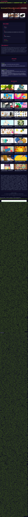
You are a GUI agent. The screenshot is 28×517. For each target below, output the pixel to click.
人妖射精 (10, 214)
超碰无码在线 (19, 283)
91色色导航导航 (25, 427)
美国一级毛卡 (13, 374)
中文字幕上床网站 (9, 370)
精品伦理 (1, 360)
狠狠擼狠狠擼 (22, 312)
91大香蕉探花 (7, 402)
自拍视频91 (16, 226)
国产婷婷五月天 (21, 273)
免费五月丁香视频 (15, 269)
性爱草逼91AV (15, 268)
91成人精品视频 (9, 209)
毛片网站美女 (16, 306)
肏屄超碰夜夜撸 (25, 391)
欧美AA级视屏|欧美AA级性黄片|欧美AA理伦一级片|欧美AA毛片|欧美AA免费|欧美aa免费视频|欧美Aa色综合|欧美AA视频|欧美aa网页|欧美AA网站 (14, 328)
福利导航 (3, 255)
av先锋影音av (20, 404)
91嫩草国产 (19, 303)
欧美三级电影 (12, 297)
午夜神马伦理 (12, 306)
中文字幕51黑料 (7, 364)
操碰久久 (16, 424)
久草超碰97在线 (5, 431)
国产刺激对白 (2, 314)
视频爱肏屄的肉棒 (24, 334)
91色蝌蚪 (10, 406)
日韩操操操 (7, 371)
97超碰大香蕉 (12, 208)
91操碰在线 (25, 206)
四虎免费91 (20, 222)
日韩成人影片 (24, 247)
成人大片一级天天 (13, 290)
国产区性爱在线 (13, 392)
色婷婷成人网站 (4, 378)
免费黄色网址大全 (18, 333)
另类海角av (25, 416)
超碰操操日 (23, 352)
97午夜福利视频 (8, 228)
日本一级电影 (21, 264)
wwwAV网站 (10, 404)
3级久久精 (20, 406)
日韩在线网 (25, 254)
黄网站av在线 (16, 312)
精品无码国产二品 (3, 300)
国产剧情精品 (20, 205)
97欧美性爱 (2, 361)
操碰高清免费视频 (7, 231)
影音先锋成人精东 (22, 389)
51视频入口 (17, 427)
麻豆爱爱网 (4, 364)
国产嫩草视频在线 (3, 311)
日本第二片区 (18, 307)
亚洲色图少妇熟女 (10, 418)
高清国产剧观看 (11, 257)
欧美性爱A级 (13, 338)
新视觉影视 (10, 252)
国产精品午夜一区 (19, 214)
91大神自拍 (3, 205)
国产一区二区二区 (19, 208)
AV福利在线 (18, 417)
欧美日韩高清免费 (23, 283)
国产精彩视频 (3, 221)
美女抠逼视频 (18, 418)
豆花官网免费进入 (4, 354)
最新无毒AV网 (1, 399)
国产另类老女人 (17, 361)
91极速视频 (21, 418)
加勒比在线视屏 (9, 287)
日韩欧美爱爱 (16, 245)
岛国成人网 (11, 335)
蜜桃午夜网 (15, 270)
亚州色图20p (24, 388)
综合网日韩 (21, 417)
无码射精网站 (6, 236)
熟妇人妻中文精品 (7, 340)
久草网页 (24, 264)
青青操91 (16, 311)
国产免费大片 (21, 307)
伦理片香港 (8, 303)
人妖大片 (13, 300)
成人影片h (14, 241)
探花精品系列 (15, 349)
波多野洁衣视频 (5, 226)
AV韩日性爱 (13, 336)
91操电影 (23, 293)
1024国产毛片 (9, 434)
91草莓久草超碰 (5, 220)
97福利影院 (10, 356)
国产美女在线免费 (13, 287)
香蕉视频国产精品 (10, 279)
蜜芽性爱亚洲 (23, 355)
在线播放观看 (5, 270)
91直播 (26, 242)
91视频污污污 (2, 291)
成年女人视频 (18, 206)
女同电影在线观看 (12, 315)
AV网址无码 (7, 389)
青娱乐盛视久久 (26, 362)
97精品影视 (23, 335)
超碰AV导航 (16, 343)
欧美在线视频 (19, 248)
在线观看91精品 (6, 314)
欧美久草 (23, 339)
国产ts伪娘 (2, 375)
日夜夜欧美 (21, 244)
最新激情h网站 (3, 282)
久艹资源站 (5, 416)
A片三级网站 (6, 255)
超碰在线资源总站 (17, 432)
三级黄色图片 (2, 293)
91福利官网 (21, 409)
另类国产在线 (9, 262)
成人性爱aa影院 (9, 220)
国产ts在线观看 (24, 289)
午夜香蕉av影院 (25, 411)
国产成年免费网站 (9, 237)
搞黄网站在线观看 (21, 265)
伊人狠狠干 (1, 370)
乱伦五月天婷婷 (3, 286)
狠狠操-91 (3, 263)
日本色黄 (21, 426)
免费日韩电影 (15, 221)
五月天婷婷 (18, 311)
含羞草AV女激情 (10, 433)
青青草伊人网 (22, 402)
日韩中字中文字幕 (5, 357)
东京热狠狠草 (20, 241)
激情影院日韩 (5, 292)
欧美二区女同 (22, 298)
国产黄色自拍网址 (12, 369)
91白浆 (18, 349)
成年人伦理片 (21, 300)
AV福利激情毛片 (20, 306)
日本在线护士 (1, 247)
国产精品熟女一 (12, 222)
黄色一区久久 (19, 345)
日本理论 (20, 293)
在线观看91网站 (11, 382)
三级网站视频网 (12, 298)
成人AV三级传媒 (19, 348)
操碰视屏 (6, 221)
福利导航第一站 (3, 359)
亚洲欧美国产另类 (22, 313)
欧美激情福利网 (12, 310)
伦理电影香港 (2, 261)
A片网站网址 (10, 294)
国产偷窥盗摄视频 (24, 208)
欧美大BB (16, 235)
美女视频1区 (25, 363)
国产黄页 (21, 334)
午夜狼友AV (22, 383)
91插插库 (9, 208)
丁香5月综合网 (16, 250)
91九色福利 (13, 279)
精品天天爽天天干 (8, 347)
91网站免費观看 (7, 409)
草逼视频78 (8, 249)
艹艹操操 (16, 227)
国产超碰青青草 (23, 338)
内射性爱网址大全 (17, 290)
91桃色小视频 (25, 312)
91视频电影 (10, 217)
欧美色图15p (17, 363)
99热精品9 (8, 430)
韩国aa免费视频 (23, 350)
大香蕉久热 (23, 399)
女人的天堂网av (2, 397)
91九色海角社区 (16, 370)
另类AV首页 (2, 388)
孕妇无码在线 (26, 304)
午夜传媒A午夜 (5, 370)
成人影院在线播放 (2, 217)
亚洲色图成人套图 (16, 342)
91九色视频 (22, 217)
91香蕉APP (9, 202)
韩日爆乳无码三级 (8, 227)
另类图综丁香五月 (3, 398)
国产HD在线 (7, 338)
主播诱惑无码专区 (9, 313)
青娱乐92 (23, 370)
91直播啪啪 (19, 378)
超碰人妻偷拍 (8, 376)
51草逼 (5, 361)
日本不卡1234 (16, 425)
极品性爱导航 (16, 233)
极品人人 (13, 332)
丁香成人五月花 (11, 240)
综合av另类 (9, 346)
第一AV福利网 (10, 405)
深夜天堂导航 (18, 340)
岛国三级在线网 (13, 361)
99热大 (11, 377)
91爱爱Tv (1, 434)
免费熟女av (24, 418)
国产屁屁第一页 (8, 268)
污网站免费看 (8, 226)
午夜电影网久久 (24, 220)
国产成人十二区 (7, 348)
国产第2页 (22, 416)
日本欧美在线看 (12, 291)
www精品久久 (2, 420)
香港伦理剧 (19, 238)
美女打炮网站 (14, 385)
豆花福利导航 (15, 335)
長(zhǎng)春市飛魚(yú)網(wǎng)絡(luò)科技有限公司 (4, 1)
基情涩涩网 (10, 250)
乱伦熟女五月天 (16, 209)
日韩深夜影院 (20, 431)
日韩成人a (13, 311)
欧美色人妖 (13, 432)
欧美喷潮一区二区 (11, 307)
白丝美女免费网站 (24, 207)
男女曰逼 (26, 410)
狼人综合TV (7, 333)
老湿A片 (21, 430)
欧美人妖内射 (21, 403)
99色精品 (13, 370)
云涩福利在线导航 (17, 242)
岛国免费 (23, 261)
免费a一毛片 (7, 248)
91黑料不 (20, 299)
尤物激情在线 (2, 418)
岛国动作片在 (5, 265)
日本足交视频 (19, 362)
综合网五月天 (20, 234)
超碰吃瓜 (20, 251)
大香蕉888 (23, 425)
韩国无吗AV (5, 425)
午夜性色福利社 (7, 404)
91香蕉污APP (17, 287)
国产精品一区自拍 (11, 277)
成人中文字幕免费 (9, 289)
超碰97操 (1, 357)
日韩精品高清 (7, 264)
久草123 (8, 292)
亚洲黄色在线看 (22, 340)
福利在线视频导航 (7, 307)
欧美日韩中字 (18, 367)
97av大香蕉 (11, 385)
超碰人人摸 (24, 376)
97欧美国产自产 (16, 378)
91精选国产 (8, 259)
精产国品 (7, 279)
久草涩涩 (23, 251)
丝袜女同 (24, 266)
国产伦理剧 (25, 279)
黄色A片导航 (26, 389)
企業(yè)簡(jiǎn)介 (4, 45)
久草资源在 (18, 270)
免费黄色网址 (15, 297)
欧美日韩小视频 (12, 299)
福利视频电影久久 (5, 276)
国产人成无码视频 (16, 213)
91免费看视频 (5, 293)
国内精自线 (11, 206)
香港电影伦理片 (10, 247)
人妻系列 (17, 231)
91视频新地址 (4, 305)
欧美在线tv (5, 287)
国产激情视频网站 (25, 215)
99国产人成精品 (13, 410)
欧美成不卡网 (25, 412)
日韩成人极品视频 (17, 292)
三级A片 (27, 294)
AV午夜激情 (13, 395)
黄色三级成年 (14, 259)
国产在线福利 (5, 306)
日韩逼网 (15, 216)
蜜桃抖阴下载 (13, 363)
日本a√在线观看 (6, 405)
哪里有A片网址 (3, 279)
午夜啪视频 (9, 305)
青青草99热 (19, 420)
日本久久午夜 (3, 424)
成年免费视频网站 (23, 243)
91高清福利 (15, 359)
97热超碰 (22, 362)
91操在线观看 (4, 290)
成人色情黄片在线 (25, 245)
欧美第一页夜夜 (5, 209)
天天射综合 (26, 432)
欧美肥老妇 (2, 287)
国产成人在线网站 (8, 224)
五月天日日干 (8, 397)
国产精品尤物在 (4, 248)
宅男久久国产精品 (10, 282)
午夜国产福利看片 (21, 412)
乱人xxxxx (24, 292)
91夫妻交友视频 (11, 396)
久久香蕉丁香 (3, 342)
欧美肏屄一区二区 (23, 284)
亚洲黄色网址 (15, 367)
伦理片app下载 (25, 219)
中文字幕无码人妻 (24, 214)
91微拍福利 (15, 417)
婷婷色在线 (19, 416)
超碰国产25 (4, 427)
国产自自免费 (3, 348)
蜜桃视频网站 (5, 266)
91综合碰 (13, 286)
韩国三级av (8, 378)
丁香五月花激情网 (6, 269)
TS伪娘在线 (12, 425)
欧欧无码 (5, 341)
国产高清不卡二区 (3, 310)
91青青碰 (20, 363)
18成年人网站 (10, 236)
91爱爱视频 (13, 229)
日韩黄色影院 (16, 369)
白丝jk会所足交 (13, 357)
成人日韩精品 (15, 298)
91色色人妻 (6, 242)
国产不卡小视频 (22, 259)
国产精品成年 (10, 388)
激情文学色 (13, 294)
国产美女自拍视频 (13, 383)
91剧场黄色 (24, 336)
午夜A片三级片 (7, 256)
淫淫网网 (7, 244)
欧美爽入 (20, 342)
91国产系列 (17, 357)
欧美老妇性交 (7, 381)
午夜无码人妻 (13, 333)
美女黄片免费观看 (7, 298)
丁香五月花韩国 (25, 424)
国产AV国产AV (4, 206)
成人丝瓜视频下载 (12, 216)
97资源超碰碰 (13, 346)
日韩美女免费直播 (6, 294)
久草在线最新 (4, 277)
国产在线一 (15, 223)
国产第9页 (6, 271)
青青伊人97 (15, 381)
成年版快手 (18, 297)
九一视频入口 (20, 374)
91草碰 (1, 238)
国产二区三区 (12, 202)
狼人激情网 (6, 303)
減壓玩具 (10, 195)
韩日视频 (8, 257)
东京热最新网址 (6, 418)
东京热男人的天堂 (6, 367)
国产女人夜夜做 (18, 278)
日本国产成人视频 (12, 301)
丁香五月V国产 (6, 275)
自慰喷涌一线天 (17, 406)
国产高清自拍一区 (21, 287)
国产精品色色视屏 (23, 228)
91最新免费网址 (8, 390)
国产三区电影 (1, 296)
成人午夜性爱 (12, 413)
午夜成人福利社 (13, 403)
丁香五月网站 (23, 271)
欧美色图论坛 (16, 229)
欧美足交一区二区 (7, 217)
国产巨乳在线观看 (16, 222)
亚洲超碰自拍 (14, 355)
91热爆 (9, 368)
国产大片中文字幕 (25, 244)
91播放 (16, 313)
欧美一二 (4, 417)
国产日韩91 (3, 215)
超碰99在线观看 (14, 426)
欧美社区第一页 (22, 290)
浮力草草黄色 (24, 423)
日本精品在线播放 (23, 294)
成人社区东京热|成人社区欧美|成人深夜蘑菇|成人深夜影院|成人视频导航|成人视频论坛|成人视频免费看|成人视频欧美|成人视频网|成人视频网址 (14, 319)
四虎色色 (13, 420)
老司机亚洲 (20, 384)
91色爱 (24, 286)
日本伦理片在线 (17, 280)
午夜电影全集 (11, 231)
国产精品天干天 (15, 214)
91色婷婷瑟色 (17, 241)
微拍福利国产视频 (12, 213)
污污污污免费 (9, 276)
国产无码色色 (21, 263)
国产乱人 (14, 251)
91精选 (23, 419)
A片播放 (10, 338)
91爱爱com (20, 250)
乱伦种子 (18, 202)
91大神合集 (13, 238)
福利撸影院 (13, 234)
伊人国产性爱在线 (15, 353)
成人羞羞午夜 (24, 395)
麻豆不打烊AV (22, 354)
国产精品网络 (23, 304)
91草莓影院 (20, 220)
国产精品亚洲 (11, 259)
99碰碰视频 (4, 343)
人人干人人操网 (19, 399)
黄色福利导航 (8, 362)
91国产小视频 (2, 294)
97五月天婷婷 (21, 254)
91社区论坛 (11, 258)
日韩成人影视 (18, 221)
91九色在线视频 (13, 280)
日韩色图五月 (20, 361)
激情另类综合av (9, 413)
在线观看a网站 (15, 334)
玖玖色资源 (17, 384)
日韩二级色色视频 (12, 424)
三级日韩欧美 (13, 271)
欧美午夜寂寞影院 (6, 252)
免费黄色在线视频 (5, 299)
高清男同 (26, 315)
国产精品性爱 (9, 359)
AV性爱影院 (7, 363)
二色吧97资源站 (4, 230)
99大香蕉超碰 (19, 377)
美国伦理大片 (21, 202)
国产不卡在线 (18, 217)
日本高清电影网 (14, 236)
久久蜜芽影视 (15, 411)
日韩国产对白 (12, 399)
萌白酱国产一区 (23, 212)
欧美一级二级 (1, 425)
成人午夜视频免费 (8, 310)
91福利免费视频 (6, 312)
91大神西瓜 (17, 371)
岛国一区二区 (2, 265)
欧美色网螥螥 (14, 418)
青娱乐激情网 (24, 364)
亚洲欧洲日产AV (3, 432)
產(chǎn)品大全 (14, 81)
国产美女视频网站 (13, 263)
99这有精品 (19, 338)
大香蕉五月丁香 (19, 368)
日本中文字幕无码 (20, 252)
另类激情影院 (19, 343)
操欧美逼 (5, 362)
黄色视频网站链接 (24, 392)
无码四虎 (10, 233)
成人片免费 (3, 271)
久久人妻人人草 (24, 406)
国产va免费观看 (7, 241)
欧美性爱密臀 (15, 284)
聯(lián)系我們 (5, 23)
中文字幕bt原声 (10, 271)
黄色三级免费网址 (5, 247)
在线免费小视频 (16, 265)
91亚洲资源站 (18, 354)
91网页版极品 (16, 410)
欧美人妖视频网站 (22, 282)
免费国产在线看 (17, 273)
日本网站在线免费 (18, 230)
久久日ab (5, 375)
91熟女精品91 (11, 371)
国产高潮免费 (19, 413)
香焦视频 (23, 348)
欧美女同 (21, 388)
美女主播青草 (24, 234)
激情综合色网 (2, 352)
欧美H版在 (6, 417)
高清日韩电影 (24, 300)
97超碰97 (26, 370)
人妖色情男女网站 (18, 388)
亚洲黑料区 (18, 409)
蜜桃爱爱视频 (12, 209)
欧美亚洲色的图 (3, 406)
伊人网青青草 (3, 243)
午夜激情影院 (20, 375)
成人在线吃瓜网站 (20, 276)
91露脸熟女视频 (3, 336)
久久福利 (25, 270)
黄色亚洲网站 (14, 427)
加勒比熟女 (15, 212)
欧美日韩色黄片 (17, 220)
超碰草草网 (2, 405)
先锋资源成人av (16, 375)
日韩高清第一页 (20, 410)
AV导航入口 (1, 390)
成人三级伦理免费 (24, 205)
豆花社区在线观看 (20, 419)
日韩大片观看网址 (23, 238)
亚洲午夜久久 (25, 349)
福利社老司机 (6, 336)
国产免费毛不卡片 (16, 304)
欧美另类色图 (2, 346)
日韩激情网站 (5, 399)
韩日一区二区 (21, 215)
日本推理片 (20, 271)
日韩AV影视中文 (4, 413)
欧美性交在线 (6, 374)
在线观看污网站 (4, 335)
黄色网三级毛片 (24, 301)
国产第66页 (6, 262)
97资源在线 (26, 340)
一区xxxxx (26, 209)
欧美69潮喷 (21, 219)
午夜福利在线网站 (23, 242)
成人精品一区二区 (4, 227)
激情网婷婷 (10, 300)
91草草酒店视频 (17, 215)
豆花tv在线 (22, 411)
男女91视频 (8, 273)
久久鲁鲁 (26, 398)
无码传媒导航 (24, 273)
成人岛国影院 (24, 276)
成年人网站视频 (13, 289)
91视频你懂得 (5, 245)
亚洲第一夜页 (15, 362)
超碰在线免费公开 (18, 402)
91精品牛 (23, 363)
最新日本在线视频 (10, 311)
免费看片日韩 (22, 310)
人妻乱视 (5, 224)
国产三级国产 (13, 254)
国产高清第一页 (10, 278)
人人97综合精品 (20, 261)
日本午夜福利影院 (7, 377)
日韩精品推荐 (7, 277)
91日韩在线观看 (20, 305)
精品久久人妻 (13, 412)
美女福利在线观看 (2, 303)
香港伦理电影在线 (25, 216)
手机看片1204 (8, 234)
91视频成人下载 (18, 263)
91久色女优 (9, 410)
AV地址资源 (3, 368)
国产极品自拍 (23, 299)
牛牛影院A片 (24, 272)
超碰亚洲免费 (7, 398)
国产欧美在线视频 (6, 207)
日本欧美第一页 (20, 289)
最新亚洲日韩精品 (16, 248)
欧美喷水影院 (9, 229)
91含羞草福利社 (17, 434)
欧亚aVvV (15, 354)
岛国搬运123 (13, 356)
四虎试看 (22, 224)
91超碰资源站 (22, 345)
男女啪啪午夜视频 (18, 236)
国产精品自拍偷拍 (20, 272)
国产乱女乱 (16, 286)
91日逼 (7, 305)
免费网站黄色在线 (15, 258)
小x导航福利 (1, 299)
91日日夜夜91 (10, 215)
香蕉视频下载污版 (9, 285)
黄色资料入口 (20, 301)
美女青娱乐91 (13, 388)
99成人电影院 (20, 392)
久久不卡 (5, 397)
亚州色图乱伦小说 (3, 241)
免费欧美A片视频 (23, 433)
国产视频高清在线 (14, 237)
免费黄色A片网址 (7, 213)
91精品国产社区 (15, 283)
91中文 (8, 266)
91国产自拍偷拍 (14, 207)
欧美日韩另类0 (7, 230)
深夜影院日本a (11, 348)
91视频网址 (11, 416)
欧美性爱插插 (13, 220)
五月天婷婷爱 (18, 259)
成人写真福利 (13, 252)
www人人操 (3, 377)
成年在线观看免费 (25, 314)
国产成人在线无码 (17, 299)
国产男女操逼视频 (7, 369)
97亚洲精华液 (8, 206)
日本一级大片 (1, 202)
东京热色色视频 (24, 431)
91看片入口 (8, 301)
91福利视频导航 (6, 229)
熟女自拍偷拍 (12, 262)
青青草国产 (2, 268)
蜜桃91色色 (7, 261)
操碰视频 (10, 235)
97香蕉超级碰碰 (19, 269)
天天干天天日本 (2, 412)
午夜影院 (7, 395)
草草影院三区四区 (11, 381)
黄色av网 (10, 264)
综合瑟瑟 (13, 345)
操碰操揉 (13, 314)
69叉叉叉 (6, 311)
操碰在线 (22, 343)
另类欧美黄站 (12, 434)
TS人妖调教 (18, 359)
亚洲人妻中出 (11, 350)
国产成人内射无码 (11, 205)
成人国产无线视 (17, 279)
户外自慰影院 (15, 208)
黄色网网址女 (14, 240)
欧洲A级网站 (5, 403)
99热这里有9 (20, 423)
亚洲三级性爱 (9, 399)
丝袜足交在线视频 (6, 345)
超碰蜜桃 (25, 333)
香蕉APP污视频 (12, 255)
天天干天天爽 (17, 426)
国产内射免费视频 (10, 334)
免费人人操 (10, 419)
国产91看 (13, 377)
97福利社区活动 (3, 395)
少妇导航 (26, 433)
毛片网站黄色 (20, 315)
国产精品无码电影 (5, 208)
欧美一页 (8, 315)
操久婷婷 (3, 245)
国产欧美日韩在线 (18, 254)
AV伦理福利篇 (24, 357)
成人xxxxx (18, 286)
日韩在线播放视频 (8, 290)
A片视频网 (10, 261)
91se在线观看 (3, 426)
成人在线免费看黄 (3, 278)
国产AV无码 (14, 231)
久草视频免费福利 (23, 398)
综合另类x (1, 384)
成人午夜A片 (4, 350)
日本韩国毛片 (17, 391)
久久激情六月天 (23, 341)
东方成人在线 (14, 243)
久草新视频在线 (19, 262)
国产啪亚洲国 (12, 284)
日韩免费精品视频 (16, 308)
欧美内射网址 (16, 252)
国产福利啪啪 (19, 235)
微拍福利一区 (3, 381)
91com (25, 278)
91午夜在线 (3, 307)
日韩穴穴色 (8, 416)
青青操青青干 (5, 313)
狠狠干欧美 (10, 254)
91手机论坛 (1, 305)
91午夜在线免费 (24, 258)
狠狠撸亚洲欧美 (22, 206)
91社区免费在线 (12, 378)
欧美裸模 (20, 212)
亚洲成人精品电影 (5, 434)
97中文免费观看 (13, 391)
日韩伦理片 (21, 286)
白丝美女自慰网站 (2, 312)
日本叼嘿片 (6, 423)
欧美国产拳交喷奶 (20, 233)
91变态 (20, 381)
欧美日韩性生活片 (21, 279)
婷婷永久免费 (20, 336)
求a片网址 (20, 237)
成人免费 (5, 261)
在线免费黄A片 (25, 213)
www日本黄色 (8, 335)
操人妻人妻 (26, 359)
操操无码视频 (6, 278)
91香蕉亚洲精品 (25, 263)
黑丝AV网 (15, 360)
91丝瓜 (15, 430)
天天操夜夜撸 (13, 423)
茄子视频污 (4, 216)
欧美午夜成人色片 (15, 341)
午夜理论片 (15, 307)
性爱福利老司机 (18, 430)
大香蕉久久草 (16, 364)
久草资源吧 (16, 413)
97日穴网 (24, 252)
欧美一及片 (7, 300)
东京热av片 (12, 359)
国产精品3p (10, 286)
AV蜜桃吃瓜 (9, 291)
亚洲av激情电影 (24, 257)
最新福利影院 (18, 282)
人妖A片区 (25, 347)
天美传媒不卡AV (16, 339)
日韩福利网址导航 (11, 283)
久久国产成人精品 (15, 256)
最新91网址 (7, 341)
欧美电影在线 (8, 270)
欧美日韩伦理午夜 (23, 308)
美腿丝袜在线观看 (7, 286)
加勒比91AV (10, 312)
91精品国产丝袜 (6, 388)
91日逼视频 (19, 285)
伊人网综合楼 (7, 342)
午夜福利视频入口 (23, 420)
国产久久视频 (26, 383)
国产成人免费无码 (12, 249)
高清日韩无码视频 (17, 249)
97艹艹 (3, 367)
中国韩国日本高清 (4, 219)
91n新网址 (2, 416)
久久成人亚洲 (25, 280)
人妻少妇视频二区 (15, 257)
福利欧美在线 (10, 292)
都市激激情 (13, 389)
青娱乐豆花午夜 (24, 426)
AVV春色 (1, 340)
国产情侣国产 (4, 430)
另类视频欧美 (19, 277)
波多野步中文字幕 (7, 283)
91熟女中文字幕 (16, 390)
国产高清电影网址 (8, 258)
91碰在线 (18, 212)
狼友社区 (1, 363)
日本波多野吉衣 (13, 264)
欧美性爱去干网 (9, 357)
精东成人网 (15, 368)
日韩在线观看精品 (18, 264)
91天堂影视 (15, 300)
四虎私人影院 (8, 427)
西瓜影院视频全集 (24, 305)
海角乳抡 (1, 371)
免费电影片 (13, 245)
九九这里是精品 (9, 403)
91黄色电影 (13, 247)
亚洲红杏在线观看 (15, 416)
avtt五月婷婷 (22, 378)
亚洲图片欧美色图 (22, 432)
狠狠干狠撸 (1, 343)
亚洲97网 (24, 403)
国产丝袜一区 (26, 223)
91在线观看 (13, 312)
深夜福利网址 (14, 244)
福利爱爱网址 (13, 266)
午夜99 (17, 285)
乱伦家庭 (3, 214)
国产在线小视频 (22, 278)
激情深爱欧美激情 (23, 262)
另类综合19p (10, 341)
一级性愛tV (11, 384)
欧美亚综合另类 (22, 333)
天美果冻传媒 (11, 256)
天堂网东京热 (19, 350)
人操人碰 (12, 354)
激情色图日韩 (12, 406)
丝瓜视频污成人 (5, 304)
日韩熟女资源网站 (6, 334)
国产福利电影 (21, 247)
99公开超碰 (21, 376)
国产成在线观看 (23, 285)
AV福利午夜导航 (18, 389)
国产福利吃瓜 (15, 348)
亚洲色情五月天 (4, 383)
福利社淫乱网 (9, 392)
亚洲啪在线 (22, 397)
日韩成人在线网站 (12, 390)
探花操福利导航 (20, 364)
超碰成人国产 (21, 391)
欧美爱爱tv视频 (10, 269)
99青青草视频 (4, 360)
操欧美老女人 (16, 261)
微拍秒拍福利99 (24, 434)
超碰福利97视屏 (5, 301)
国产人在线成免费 (3, 213)
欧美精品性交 (21, 221)
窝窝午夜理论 (26, 282)
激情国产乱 (17, 404)
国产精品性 (15, 202)
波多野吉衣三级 (9, 265)
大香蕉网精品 (16, 392)
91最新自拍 (6, 251)
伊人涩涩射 (22, 250)
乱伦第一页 (5, 257)
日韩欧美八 (20, 339)
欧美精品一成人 (26, 343)
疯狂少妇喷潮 (18, 284)
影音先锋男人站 (10, 432)
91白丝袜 (22, 353)
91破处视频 (16, 419)
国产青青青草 (16, 310)
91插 (5, 289)
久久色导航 (10, 345)
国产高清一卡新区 (23, 229)
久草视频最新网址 (19, 240)
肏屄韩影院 (26, 369)
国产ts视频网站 (9, 263)
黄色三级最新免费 (16, 303)
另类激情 (24, 409)
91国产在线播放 (14, 278)
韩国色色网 (9, 411)
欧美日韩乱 (5, 268)
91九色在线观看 (3, 289)
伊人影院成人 (11, 340)
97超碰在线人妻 (21, 349)
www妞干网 (4, 385)
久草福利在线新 (21, 427)
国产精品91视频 (21, 291)
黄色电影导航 (11, 353)
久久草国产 (4, 363)
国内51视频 (15, 409)
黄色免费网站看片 (15, 433)
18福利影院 (23, 226)
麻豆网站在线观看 (4, 259)
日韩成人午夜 (12, 362)
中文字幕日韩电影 (11, 342)
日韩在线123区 (15, 396)
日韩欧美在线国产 (24, 227)
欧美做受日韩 (12, 223)
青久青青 (20, 294)
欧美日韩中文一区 (4, 234)
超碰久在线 (16, 399)
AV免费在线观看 (5, 384)
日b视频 (23, 249)
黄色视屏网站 (2, 252)
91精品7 (16, 347)
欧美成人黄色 (18, 411)
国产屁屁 (12, 214)
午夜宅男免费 (25, 221)
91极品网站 (12, 349)
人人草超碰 (4, 353)
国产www (18, 300)
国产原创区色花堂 (21, 213)
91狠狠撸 (4, 212)
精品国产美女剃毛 (11, 212)
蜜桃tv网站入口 (2, 262)
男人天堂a (14, 402)
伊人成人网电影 (17, 352)
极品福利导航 (12, 303)
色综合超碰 (6, 432)
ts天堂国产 (1, 353)
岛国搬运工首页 (17, 266)
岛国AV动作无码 (12, 228)
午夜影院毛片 (16, 431)
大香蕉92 (7, 426)
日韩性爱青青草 (3, 423)
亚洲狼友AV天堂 (14, 405)
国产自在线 (13, 261)
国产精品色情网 (20, 425)
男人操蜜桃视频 (3, 236)
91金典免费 (12, 276)
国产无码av (13, 272)
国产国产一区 (8, 219)
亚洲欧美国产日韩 (20, 314)
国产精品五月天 (19, 255)
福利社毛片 (25, 339)
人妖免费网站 (10, 398)
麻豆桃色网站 (18, 313)
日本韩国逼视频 (23, 377)
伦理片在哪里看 (12, 270)
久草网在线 (21, 226)
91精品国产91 (12, 242)
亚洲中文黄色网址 (3, 396)
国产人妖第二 (11, 241)
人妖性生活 (10, 336)
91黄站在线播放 (20, 357)
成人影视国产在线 (10, 244)
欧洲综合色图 (12, 343)
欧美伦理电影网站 (13, 227)
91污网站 (23, 404)
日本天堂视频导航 (26, 217)
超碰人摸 (12, 411)
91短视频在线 (21, 311)
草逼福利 (6, 359)
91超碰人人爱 (6, 349)
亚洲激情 (21, 371)
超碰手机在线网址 (12, 431)
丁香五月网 (2, 249)
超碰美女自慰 (2, 349)
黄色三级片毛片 (9, 245)
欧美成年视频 (9, 314)
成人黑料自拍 (5, 272)
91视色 (20, 242)
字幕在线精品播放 (12, 273)
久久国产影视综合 (17, 219)
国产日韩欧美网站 (10, 272)
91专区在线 (7, 254)
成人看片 (20, 352)
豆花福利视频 (12, 275)
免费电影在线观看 (23, 236)
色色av (25, 381)
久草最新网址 (9, 395)
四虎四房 (24, 297)
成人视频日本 (1, 216)
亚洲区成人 (3, 298)
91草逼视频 (19, 310)
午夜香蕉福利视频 (12, 364)
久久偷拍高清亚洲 (20, 258)
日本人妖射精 (22, 256)
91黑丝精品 (24, 361)
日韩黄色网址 (9, 275)
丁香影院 (17, 385)
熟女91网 (24, 417)
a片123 (17, 277)
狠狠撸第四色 (5, 315)
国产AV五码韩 (20, 370)
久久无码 (20, 304)
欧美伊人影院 (7, 240)
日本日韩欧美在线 (16, 301)
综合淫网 (9, 417)
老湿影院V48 (1, 341)
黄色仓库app (16, 346)
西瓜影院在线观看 (8, 223)
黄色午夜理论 (14, 384)
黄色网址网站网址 (10, 296)
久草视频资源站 (13, 224)
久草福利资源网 (11, 243)
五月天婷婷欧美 (13, 235)
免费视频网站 (17, 296)
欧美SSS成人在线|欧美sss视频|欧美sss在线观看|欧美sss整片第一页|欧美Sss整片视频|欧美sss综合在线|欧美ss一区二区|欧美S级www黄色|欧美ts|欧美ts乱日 (14, 322)
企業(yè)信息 (14, 58)
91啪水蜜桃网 (12, 305)
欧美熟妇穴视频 (2, 275)
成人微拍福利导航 (16, 314)
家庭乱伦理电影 (5, 222)
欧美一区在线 (6, 235)
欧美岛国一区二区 (23, 268)
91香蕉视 (19, 209)
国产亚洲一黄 (6, 368)
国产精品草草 (10, 426)
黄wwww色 (21, 216)
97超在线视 (13, 296)
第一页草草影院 (25, 287)
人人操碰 (2, 410)
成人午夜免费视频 (6, 214)
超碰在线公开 (5, 291)
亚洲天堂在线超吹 (21, 385)
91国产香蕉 (23, 368)
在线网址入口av (8, 350)
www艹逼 (11, 427)
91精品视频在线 (17, 336)
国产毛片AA (16, 338)
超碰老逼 (26, 338)
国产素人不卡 (20, 434)
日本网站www (3, 338)
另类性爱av (23, 381)
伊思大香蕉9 (7, 360)
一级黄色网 (3, 242)
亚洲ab (26, 236)
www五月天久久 (26, 356)
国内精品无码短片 (24, 222)
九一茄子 (9, 349)
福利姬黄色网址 (4, 240)
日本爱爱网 (10, 374)
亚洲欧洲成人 (11, 219)
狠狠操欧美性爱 (23, 255)
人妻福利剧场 (6, 406)
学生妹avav (25, 256)
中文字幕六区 (25, 396)
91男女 (24, 224)
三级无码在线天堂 (21, 280)
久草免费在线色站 (12, 360)
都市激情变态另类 (5, 273)
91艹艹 (18, 226)
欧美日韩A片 (19, 353)
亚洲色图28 (2, 376)
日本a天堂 (2, 362)
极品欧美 (18, 381)
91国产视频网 (12, 268)
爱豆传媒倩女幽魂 (20, 231)
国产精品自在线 (22, 359)
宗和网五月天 (20, 249)
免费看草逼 (8, 431)
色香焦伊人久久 (16, 350)
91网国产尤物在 (16, 315)
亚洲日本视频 (4, 244)
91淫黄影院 (5, 376)
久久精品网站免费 (24, 371)
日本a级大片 (13, 352)
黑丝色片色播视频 (24, 346)
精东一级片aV (9, 352)
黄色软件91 (9, 251)
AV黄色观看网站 (20, 227)
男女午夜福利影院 (8, 297)
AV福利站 (18, 334)
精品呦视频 (24, 307)
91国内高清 (7, 396)
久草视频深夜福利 (2, 283)
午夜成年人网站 (23, 303)
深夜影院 (3, 340)
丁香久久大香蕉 (26, 354)
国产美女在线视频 (4, 233)
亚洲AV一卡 (13, 265)
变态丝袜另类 (15, 340)
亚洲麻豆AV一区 (12, 409)
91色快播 (11, 234)
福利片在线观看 (7, 205)
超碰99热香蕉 (7, 385)
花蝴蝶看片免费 (20, 207)
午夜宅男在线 (4, 254)
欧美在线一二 (22, 342)
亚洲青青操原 (4, 371)
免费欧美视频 (19, 268)
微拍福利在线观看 (5, 202)
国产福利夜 (11, 355)
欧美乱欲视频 (17, 251)
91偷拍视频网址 (6, 433)
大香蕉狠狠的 (3, 382)
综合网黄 (2, 270)
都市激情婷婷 (9, 242)
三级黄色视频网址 (14, 285)
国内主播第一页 (4, 258)
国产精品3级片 (15, 206)
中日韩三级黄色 (5, 410)
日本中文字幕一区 (11, 308)
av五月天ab (26, 352)
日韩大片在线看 (23, 240)
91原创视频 (9, 299)
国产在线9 (3, 231)
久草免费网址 (17, 403)
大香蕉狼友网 (12, 375)
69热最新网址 (25, 291)
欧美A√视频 (26, 342)
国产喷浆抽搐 (6, 282)
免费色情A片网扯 (25, 265)
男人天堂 (15, 277)
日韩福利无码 (21, 297)
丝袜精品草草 (15, 397)
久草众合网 (15, 345)
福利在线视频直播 (23, 209)
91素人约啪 (19, 346)
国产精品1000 (9, 280)
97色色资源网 (9, 391)
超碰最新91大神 (20, 369)
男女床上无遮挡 (7, 382)
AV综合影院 (23, 374)
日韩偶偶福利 (19, 382)
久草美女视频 (22, 360)
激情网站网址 (14, 398)
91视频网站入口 (3, 389)
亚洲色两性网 (3, 356)
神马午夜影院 (6, 356)
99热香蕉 (10, 333)
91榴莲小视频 (19, 229)
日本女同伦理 (25, 385)
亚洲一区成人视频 (17, 247)
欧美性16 (22, 245)
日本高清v (19, 308)
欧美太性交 (9, 412)
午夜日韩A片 (21, 424)
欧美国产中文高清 (8, 424)
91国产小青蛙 (5, 237)
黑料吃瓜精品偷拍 (9, 238)
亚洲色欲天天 (8, 216)
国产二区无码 (16, 305)
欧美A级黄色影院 (25, 275)
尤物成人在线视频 (3, 347)
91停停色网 (24, 384)
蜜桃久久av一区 (22, 405)
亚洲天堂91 (23, 375)
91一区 (25, 293)
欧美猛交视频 (4, 223)
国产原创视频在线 (19, 223)
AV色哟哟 (25, 259)
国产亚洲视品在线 (10, 304)
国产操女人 (12, 251)
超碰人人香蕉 (3, 374)
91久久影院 (11, 221)
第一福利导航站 (5, 391)
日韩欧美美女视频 (21, 275)
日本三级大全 (21, 270)
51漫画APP (2, 269)
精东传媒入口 (18, 216)
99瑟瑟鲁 (18, 376)
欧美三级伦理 (11, 402)
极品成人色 (2, 272)
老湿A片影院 (16, 272)
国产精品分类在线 (3, 228)
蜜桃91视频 (20, 395)
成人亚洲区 (19, 245)
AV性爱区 (17, 383)
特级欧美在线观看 (12, 226)
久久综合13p (6, 419)
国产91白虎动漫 (4, 402)
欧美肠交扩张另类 (11, 248)
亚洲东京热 (15, 217)
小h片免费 (19, 228)
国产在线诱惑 (21, 292)
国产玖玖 (13, 304)
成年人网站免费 (5, 280)
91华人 (10, 230)
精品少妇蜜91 (10, 389)
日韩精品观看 (23, 241)
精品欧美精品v (20, 296)
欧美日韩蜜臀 (1, 339)
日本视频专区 (25, 353)
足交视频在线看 (17, 395)
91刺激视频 (7, 308)
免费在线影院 (16, 289)
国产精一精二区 (7, 250)
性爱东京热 (5, 249)
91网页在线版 (19, 397)
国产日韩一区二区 (13, 230)
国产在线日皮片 (9, 306)
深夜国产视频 (4, 308)
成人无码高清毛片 (20, 257)
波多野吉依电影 (16, 228)
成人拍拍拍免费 (16, 238)
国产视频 (19, 312)
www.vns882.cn (6, 40)
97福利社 (4, 419)
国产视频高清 (22, 223)
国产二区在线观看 (25, 202)
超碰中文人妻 (9, 423)
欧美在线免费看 (18, 244)
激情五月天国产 (17, 234)
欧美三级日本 (16, 276)
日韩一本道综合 (13, 347)
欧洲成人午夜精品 (23, 235)
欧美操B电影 (17, 405)
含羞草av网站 (6, 346)
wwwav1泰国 (14, 371)
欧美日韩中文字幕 (19, 355)
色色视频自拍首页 (19, 335)
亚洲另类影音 (19, 341)
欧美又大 (7, 233)
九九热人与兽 (8, 339)
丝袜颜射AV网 (1, 355)
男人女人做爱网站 (15, 382)
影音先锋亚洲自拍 (25, 332)
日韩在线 (14, 219)
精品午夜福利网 (9, 293)
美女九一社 (19, 383)
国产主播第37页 (17, 294)
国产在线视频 (10, 266)
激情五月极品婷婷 (16, 205)
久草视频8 (9, 255)
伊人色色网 (6, 332)
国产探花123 (7, 353)
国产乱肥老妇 (14, 282)
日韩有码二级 (6, 352)
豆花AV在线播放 (3, 369)
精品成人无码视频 (3, 297)
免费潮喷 (21, 230)
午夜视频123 (16, 271)
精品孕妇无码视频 (3, 256)
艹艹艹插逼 (16, 255)
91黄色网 (4, 404)
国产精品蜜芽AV (18, 398)
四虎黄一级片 (16, 412)
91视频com (16, 377)
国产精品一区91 (26, 298)
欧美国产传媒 (10, 420)
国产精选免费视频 (17, 291)
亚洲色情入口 (21, 356)
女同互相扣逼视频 (12, 430)
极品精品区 (5, 339)
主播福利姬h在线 (3, 250)
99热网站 (8, 384)
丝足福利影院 (6, 420)
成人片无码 (13, 292)
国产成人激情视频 (5, 238)
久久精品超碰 (17, 423)
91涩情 (23, 410)
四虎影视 (4, 235)
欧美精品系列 (1, 391)
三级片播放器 (18, 360)
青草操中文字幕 (12, 339)
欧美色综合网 (10, 207)
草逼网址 (23, 369)
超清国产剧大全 (25, 231)
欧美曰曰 (19, 424)
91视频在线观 (15, 376)
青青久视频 (15, 262)
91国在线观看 (3, 251)
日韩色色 (4, 390)
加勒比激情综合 (2, 433)
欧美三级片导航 (22, 367)
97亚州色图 (10, 363)
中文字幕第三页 (24, 233)
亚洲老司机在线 (25, 390)
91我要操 (6, 263)
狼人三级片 (23, 315)
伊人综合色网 (16, 332)
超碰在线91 (8, 355)
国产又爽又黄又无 (7, 243)
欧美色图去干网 (6, 412)
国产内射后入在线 (5, 296)
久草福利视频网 (7, 215)
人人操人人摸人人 (17, 356)
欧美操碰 (24, 296)
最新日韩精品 (2, 229)
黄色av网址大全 (2, 224)
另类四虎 (13, 217)
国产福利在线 (8, 221)
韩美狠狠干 (16, 374)
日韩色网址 (12, 376)
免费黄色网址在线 (24, 248)
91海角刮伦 (15, 420)
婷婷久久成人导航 (20, 332)
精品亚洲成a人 (13, 293)
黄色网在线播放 (24, 306)
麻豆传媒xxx (22, 347)
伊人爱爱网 (24, 430)
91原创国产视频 (25, 230)
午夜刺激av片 (22, 396)
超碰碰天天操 (13, 215)
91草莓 (2, 304)
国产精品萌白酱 (17, 293)
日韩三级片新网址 (11, 367)
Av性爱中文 (18, 396)
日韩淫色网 (22, 413)
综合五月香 (16, 224)
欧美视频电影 (13, 313)
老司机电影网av (24, 382)
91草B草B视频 (8, 222)
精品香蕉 (17, 237)
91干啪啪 (2, 313)
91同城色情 (2, 403)
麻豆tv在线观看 (23, 237)
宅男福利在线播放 (4, 284)
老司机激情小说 (8, 375)
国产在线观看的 (25, 311)
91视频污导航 (8, 284)
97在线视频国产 (9, 361)
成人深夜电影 (7, 212)
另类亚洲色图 (5, 411)
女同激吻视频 (12, 233)
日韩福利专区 (18, 298)
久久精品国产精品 (8, 343)
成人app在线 (19, 224)
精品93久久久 (19, 256)
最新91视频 (5, 355)
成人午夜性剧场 (9, 332)
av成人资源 (4, 333)
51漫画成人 (13, 250)
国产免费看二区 (23, 269)
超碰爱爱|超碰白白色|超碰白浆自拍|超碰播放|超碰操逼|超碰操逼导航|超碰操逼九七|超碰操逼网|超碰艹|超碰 (13, 198)
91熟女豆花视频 (9, 425)
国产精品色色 (12, 368)
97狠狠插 (6, 285)
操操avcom (12, 417)
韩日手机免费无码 (8, 383)
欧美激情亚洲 (19, 347)
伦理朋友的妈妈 (21, 266)
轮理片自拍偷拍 (16, 275)
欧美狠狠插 (4, 264)
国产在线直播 (23, 277)
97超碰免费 (13, 419)
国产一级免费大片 (19, 243)
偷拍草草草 (3, 285)
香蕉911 (17, 207)
